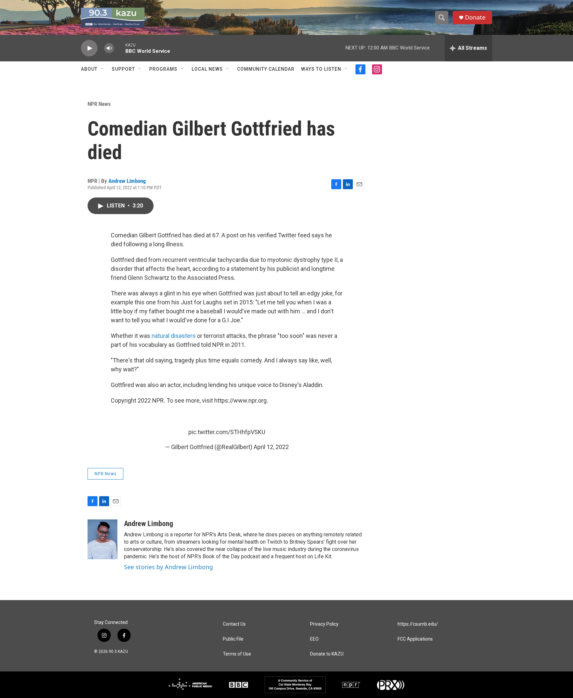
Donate (475, 17)
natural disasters (174, 335)
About (89, 69)
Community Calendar (265, 69)
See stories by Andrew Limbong (168, 567)
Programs (163, 69)
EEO (314, 639)
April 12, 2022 (271, 446)
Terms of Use (237, 654)
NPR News (99, 104)
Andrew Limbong (127, 181)
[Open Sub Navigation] (102, 69)
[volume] (109, 48)
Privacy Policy (324, 624)
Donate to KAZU (327, 654)
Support (123, 69)
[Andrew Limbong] (102, 539)
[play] (89, 48)
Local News (207, 69)
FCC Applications (415, 639)
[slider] (120, 47)
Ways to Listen (321, 69)
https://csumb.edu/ (418, 624)
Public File (233, 639)
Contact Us (234, 624)
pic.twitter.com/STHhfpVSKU (226, 431)
